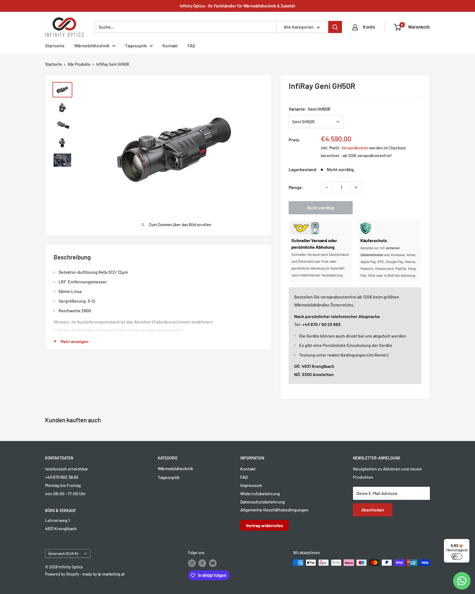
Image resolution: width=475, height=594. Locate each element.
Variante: (309, 108)
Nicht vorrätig (320, 207)
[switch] (456, 556)
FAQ (191, 45)
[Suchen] (335, 27)
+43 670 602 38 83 (61, 477)
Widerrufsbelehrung (260, 493)
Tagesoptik (136, 45)
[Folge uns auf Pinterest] (202, 563)
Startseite (55, 45)
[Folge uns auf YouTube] (213, 563)
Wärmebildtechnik (91, 45)
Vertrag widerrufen (264, 525)
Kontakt (170, 45)
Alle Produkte (79, 64)
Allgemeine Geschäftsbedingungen (274, 509)
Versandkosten (354, 147)
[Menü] (466, 542)
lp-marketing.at (111, 574)
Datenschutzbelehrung (262, 501)
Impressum (251, 485)
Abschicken (372, 509)
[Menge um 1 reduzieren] (327, 187)
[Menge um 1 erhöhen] (356, 187)
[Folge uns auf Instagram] (192, 563)
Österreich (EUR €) (63, 553)
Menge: (296, 187)
